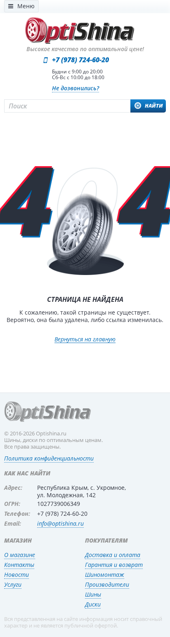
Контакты (19, 565)
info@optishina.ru (60, 523)
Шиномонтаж (104, 574)
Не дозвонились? (75, 88)
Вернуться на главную (85, 339)
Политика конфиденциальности (49, 458)
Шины (93, 594)
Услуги (12, 584)
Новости (16, 574)
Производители (107, 584)
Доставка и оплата (112, 555)
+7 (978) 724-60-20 (80, 59)
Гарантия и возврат (114, 565)
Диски (93, 604)
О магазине (19, 555)
